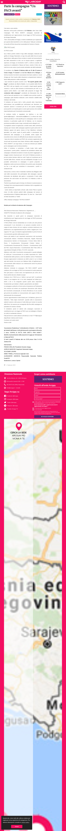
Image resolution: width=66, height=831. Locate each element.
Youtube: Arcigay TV (12, 409)
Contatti (18, 388)
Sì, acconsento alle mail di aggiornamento (42, 408)
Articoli (17, 14)
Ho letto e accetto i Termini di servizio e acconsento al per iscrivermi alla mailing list (47, 402)
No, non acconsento (38, 409)
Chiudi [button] (17, 826)
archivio (39, 14)
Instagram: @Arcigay (12, 399)
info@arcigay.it (11, 388)
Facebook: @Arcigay (12, 396)
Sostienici (53, 5)
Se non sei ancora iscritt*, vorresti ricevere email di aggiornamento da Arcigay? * (45, 405)
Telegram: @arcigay (12, 405)
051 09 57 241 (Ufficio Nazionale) (15, 384)
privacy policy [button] (25, 822)
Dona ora (53, 106)
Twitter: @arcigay (11, 402)
